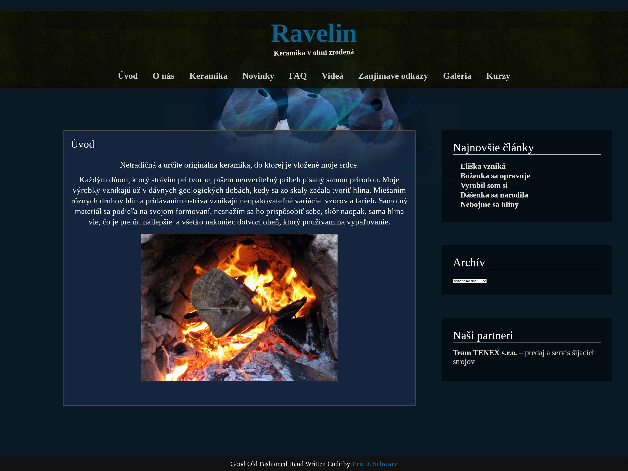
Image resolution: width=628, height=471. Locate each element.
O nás (163, 76)
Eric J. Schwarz (374, 464)
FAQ (298, 76)
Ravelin (314, 32)
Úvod (128, 76)
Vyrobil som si (484, 185)
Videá (332, 76)
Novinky (258, 76)
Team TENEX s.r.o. (485, 352)
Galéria (457, 76)
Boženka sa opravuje (495, 175)
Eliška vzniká (483, 166)
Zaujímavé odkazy (393, 76)
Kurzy (498, 76)
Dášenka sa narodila (494, 195)
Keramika (208, 76)
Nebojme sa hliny (489, 204)
